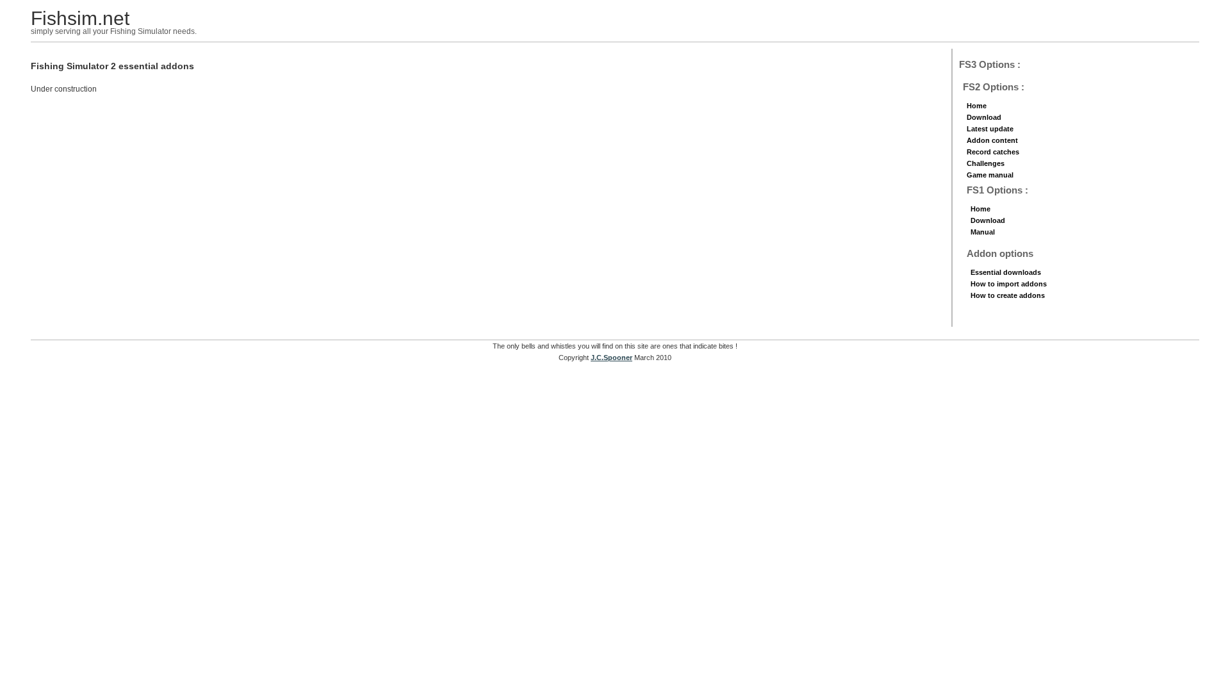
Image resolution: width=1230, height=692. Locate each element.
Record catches (993, 152)
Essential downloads (1006, 272)
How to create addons (1008, 295)
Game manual (990, 175)
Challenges (985, 163)
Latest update (990, 129)
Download (984, 117)
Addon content (992, 140)
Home (977, 106)
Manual (983, 232)
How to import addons (1009, 284)
